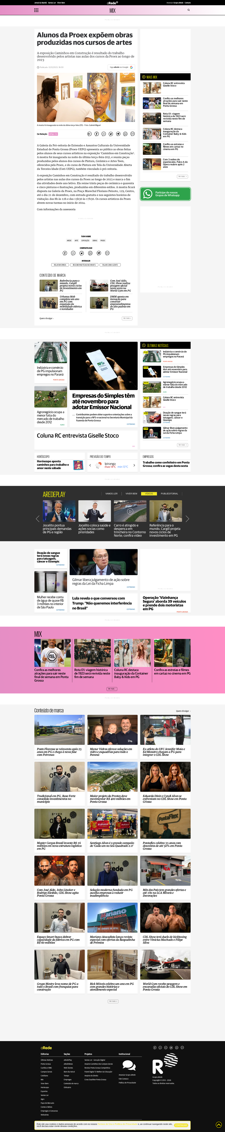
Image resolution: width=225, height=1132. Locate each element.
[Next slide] (134, 465)
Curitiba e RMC (46, 1068)
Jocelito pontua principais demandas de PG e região (57, 529)
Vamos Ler (45, 1095)
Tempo (66, 1076)
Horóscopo (45, 1087)
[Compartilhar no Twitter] (111, 134)
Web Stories (68, 1068)
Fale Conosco (123, 1079)
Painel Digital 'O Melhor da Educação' (98, 1072)
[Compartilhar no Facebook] (96, 134)
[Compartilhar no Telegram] (118, 134)
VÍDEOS (149, 494)
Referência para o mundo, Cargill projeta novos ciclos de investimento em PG (164, 530)
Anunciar (175, 3)
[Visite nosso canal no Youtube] (166, 1048)
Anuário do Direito (91, 1076)
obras (95, 241)
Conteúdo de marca (71, 1084)
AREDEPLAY (54, 494)
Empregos (67, 1080)
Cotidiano (44, 1076)
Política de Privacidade (127, 1083)
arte (76, 241)
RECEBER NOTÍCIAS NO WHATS (84, 265)
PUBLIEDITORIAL (169, 494)
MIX (112, 10)
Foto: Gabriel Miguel (93, 125)
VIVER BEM (131, 494)
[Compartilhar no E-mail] (132, 134)
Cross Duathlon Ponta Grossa (95, 1080)
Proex (103, 241)
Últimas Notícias (47, 1060)
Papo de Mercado (47, 1103)
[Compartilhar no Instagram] (103, 134)
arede (69, 241)
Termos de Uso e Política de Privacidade (117, 1124)
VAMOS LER (111, 494)
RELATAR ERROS (60, 265)
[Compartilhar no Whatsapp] (125, 134)
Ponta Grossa (46, 1064)
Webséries (45, 1115)
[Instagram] (160, 1048)
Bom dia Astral (69, 1072)
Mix (42, 1080)
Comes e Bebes (46, 1107)
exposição (85, 241)
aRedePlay (68, 1060)
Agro (42, 1099)
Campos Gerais (46, 1072)
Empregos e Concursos (49, 1111)
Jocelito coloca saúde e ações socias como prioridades (94, 529)
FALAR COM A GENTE (110, 265)
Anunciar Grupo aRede (127, 1075)
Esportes (44, 1091)
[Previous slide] (90, 465)
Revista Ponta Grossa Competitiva (97, 1068)
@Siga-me (53, 134)
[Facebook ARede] (155, 1048)
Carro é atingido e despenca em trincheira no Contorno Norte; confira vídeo (130, 530)
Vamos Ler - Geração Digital (95, 1060)
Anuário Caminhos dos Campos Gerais (99, 1064)
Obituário (67, 1087)
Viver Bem (44, 1084)
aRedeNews (68, 1064)
